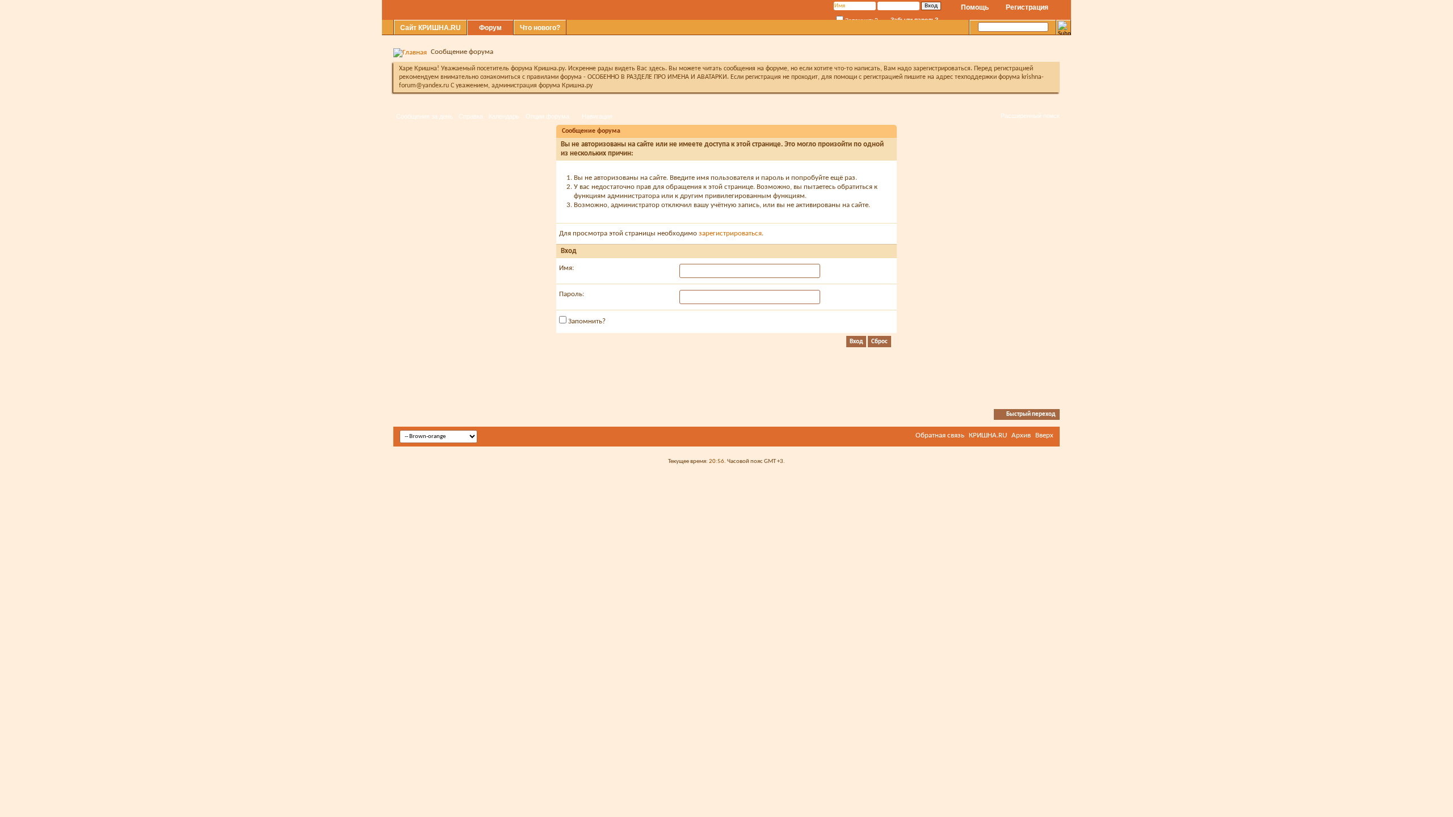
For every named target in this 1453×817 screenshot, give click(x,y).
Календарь (504, 116)
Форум (490, 28)
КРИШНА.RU (988, 435)
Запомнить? (586, 321)
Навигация (597, 116)
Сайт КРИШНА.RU (430, 28)
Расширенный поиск (1030, 115)
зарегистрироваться (730, 233)
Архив (1021, 435)
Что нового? (540, 28)
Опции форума (547, 116)
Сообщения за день (424, 116)
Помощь (975, 7)
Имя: (566, 268)
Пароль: (571, 294)
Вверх (1044, 435)
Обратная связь (940, 435)
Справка (471, 116)
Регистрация (1027, 7)
